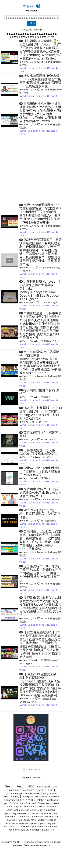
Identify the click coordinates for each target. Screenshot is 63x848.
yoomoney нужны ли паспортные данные (32, 829)
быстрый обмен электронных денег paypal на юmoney (33, 805)
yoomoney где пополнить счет (23, 793)
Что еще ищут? (31, 769)
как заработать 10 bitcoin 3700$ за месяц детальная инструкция (30, 821)
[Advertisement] (31, 169)
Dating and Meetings (32, 29)
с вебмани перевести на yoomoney (37, 826)
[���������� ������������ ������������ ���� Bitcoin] (32, 4)
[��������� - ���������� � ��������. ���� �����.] (31, 735)
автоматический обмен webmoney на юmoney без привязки (31, 808)
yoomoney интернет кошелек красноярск (28, 813)
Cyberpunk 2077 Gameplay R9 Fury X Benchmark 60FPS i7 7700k (31, 798)
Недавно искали (31, 777)
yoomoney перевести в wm (38, 789)
